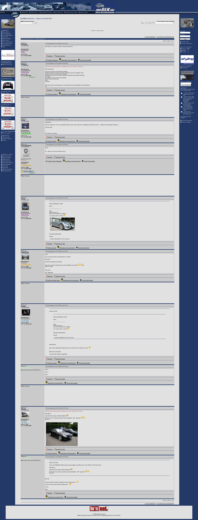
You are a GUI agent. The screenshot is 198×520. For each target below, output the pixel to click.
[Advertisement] (7, 148)
